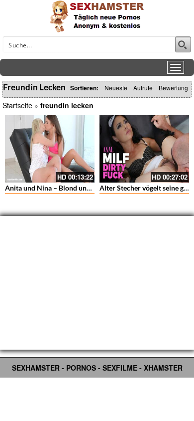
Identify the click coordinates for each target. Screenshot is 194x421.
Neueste (115, 87)
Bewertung (173, 87)
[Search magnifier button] (183, 44)
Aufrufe (143, 87)
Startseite (17, 105)
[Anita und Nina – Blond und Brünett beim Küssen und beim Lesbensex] (50, 149)
